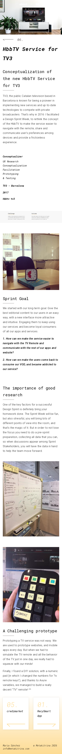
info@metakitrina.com (16, 748)
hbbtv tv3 (9, 198)
